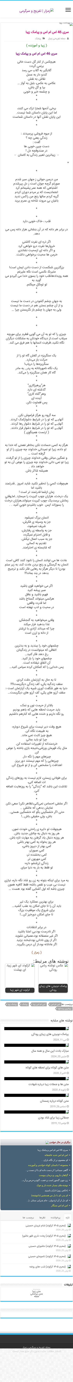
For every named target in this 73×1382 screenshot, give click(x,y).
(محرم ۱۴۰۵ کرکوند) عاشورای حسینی (47, 1246)
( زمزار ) (36, 952)
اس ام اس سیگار (59, 1205)
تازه (67, 1218)
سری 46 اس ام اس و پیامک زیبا (53, 1150)
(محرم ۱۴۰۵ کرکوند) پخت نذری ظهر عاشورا (44, 1236)
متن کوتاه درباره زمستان (54, 1101)
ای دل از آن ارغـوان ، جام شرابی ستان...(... (47, 1200)
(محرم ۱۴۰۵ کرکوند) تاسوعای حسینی (47, 1256)
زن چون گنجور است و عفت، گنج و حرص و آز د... (44, 1180)
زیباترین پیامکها (64, 1008)
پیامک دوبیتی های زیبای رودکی (50, 1034)
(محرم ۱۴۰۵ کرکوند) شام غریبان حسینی (46, 1226)
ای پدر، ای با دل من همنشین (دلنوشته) (49, 1195)
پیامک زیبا (12, 1004)
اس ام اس (55, 1004)
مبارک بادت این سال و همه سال (50, 1051)
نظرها (42, 1218)
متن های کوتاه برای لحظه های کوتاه (47, 1067)
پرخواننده (55, 1218)
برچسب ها (28, 1218)
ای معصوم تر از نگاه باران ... (54, 1160)
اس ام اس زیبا (39, 1004)
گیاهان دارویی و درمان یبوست (53, 1175)
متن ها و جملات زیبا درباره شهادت (49, 1084)
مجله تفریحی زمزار (56, 39)
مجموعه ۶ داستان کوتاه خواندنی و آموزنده (48, 1165)
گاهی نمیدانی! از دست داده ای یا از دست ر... (47, 1170)
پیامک (38, 39)
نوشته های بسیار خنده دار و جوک (52, 1185)
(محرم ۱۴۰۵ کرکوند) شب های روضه (47, 1267)
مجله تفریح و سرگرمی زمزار (36, 1347)
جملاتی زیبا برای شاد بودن (53, 1117)
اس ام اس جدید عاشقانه (56, 1155)
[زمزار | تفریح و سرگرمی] (36, 11)
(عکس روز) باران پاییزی (56, 1190)
